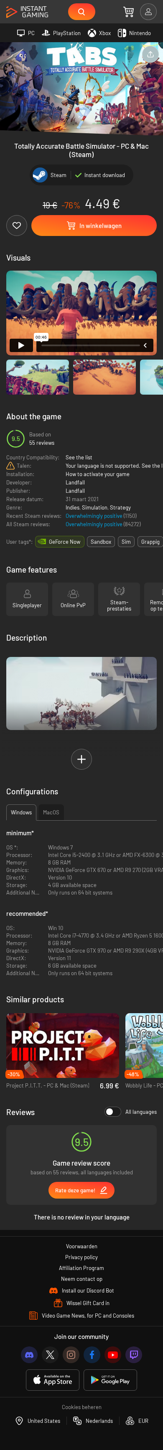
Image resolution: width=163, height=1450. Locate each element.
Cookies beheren (82, 1407)
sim (126, 541)
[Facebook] (92, 1354)
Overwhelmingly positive (95, 515)
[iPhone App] (52, 1380)
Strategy (120, 507)
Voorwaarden (81, 1246)
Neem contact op (81, 1278)
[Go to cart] (128, 11)
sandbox (101, 541)
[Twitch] (133, 1354)
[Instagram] (71, 1354)
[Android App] (110, 1380)
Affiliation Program (81, 1268)
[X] (50, 1354)
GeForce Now (64, 541)
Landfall (75, 482)
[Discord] (29, 1354)
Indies (72, 507)
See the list (79, 457)
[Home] (27, 12)
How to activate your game (98, 474)
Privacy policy (81, 1257)
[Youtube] (112, 1354)
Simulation (94, 507)
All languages (141, 1111)
